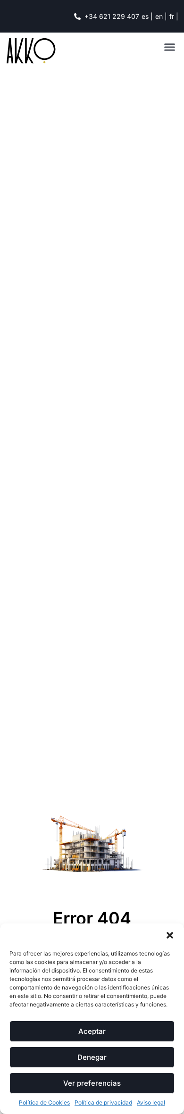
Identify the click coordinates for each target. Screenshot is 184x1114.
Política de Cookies (44, 1102)
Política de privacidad (103, 1102)
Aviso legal (151, 1102)
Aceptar (92, 1031)
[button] (170, 935)
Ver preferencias (92, 1083)
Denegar (92, 1057)
